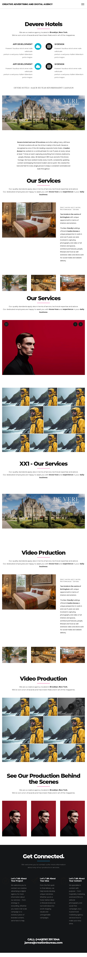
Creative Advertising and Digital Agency (27, 4)
